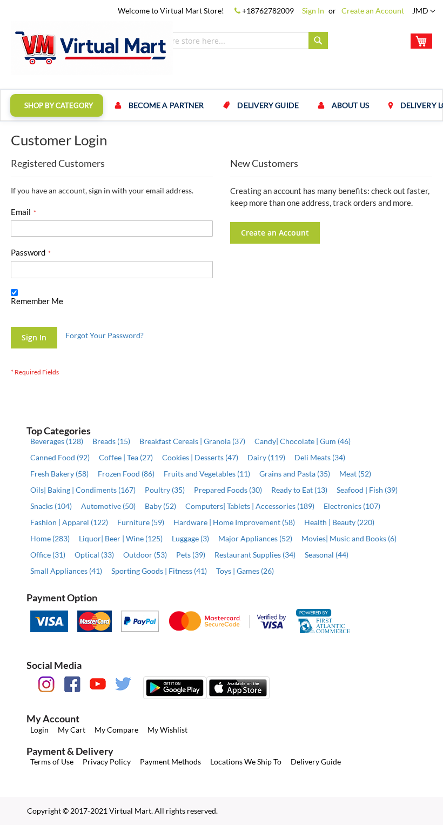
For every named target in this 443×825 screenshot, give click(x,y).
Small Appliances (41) (66, 570)
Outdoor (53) (145, 554)
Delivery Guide (316, 761)
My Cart (71, 729)
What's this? (28, 311)
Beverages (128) (56, 441)
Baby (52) (160, 506)
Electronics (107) (352, 506)
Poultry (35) (165, 489)
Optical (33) (94, 554)
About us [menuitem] (350, 105)
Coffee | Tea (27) (126, 457)
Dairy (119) (266, 457)
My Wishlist (167, 729)
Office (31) (47, 554)
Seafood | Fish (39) (367, 489)
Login (39, 729)
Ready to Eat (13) (299, 489)
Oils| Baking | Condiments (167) (83, 489)
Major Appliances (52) (255, 538)
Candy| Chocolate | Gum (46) (302, 441)
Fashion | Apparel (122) (69, 522)
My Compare (116, 729)
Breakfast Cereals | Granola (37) (192, 441)
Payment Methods (170, 761)
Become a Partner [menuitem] (166, 105)
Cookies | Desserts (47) (200, 457)
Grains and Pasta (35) (294, 473)
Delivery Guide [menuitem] (267, 105)
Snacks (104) (51, 506)
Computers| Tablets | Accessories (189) (249, 506)
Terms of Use (51, 761)
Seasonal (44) (326, 554)
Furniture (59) (140, 522)
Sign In (313, 10)
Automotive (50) (108, 506)
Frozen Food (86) (126, 473)
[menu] (221, 105)
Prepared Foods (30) (228, 489)
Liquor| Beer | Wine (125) (121, 538)
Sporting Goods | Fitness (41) (159, 570)
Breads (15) (111, 441)
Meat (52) (355, 473)
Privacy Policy (107, 761)
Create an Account (372, 10)
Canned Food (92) (60, 457)
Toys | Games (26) (245, 570)
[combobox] (226, 40)
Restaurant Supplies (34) (255, 554)
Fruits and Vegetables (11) (207, 473)
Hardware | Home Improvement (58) (234, 522)
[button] (423, 11)
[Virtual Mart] (92, 48)
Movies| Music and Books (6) (349, 538)
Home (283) (50, 538)
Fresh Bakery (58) (59, 473)
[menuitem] (56, 105)
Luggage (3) (190, 538)
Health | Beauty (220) (339, 522)
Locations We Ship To (245, 761)
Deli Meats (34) (319, 457)
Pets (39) (190, 554)
